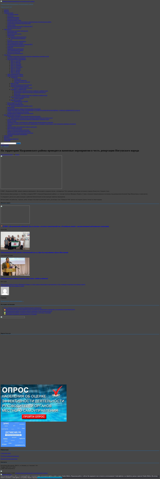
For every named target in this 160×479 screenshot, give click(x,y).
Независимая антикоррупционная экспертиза (20, 133)
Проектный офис (12, 32)
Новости (6, 11)
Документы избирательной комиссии (21, 85)
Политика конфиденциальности (16, 58)
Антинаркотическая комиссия (15, 46)
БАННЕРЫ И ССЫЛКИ (21, 101)
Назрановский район (13, 17)
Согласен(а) (40, 477)
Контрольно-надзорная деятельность (17, 31)
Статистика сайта (6, 453)
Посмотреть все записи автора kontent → (12, 301)
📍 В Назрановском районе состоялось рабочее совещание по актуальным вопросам (28, 311)
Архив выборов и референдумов (20, 97)
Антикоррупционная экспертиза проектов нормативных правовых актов (28, 56)
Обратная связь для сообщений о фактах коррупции (22, 127)
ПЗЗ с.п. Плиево (15, 73)
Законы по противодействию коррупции (18, 131)
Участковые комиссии (20, 80)
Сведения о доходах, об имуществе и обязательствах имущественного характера (30, 122)
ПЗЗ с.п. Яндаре (15, 71)
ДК (1, 146)
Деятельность (8, 29)
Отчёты (9, 125)
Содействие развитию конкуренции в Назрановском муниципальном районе (29, 22)
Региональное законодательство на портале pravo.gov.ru (30, 92)
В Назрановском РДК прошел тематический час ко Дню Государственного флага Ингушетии (34, 252)
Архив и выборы (19, 98)
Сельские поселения (13, 19)
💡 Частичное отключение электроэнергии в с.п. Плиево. (20, 314)
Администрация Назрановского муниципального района (17, 4)
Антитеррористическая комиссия (16, 37)
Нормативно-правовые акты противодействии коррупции (23, 116)
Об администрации (12, 14)
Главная (6, 10)
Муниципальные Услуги (14, 34)
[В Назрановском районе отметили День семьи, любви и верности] (15, 275)
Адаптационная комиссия (18, 38)
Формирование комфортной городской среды (20, 113)
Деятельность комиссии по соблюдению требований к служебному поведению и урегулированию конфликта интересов (41, 124)
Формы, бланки (11, 121)
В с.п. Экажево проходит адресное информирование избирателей (22, 308)
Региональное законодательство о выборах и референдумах (31, 91)
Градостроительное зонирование (16, 41)
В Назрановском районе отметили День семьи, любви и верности (24, 278)
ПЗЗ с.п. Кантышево (16, 67)
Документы (7, 55)
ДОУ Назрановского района (15, 43)
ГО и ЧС (9, 40)
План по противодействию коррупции (18, 130)
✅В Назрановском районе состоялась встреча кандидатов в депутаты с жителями (27, 312)
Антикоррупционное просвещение (17, 134)
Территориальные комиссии (22, 82)
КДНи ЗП (10, 47)
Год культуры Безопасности (15, 53)
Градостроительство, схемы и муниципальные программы (24, 109)
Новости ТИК (15, 83)
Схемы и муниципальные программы (18, 112)
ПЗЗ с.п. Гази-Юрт (16, 64)
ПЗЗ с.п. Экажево (16, 70)
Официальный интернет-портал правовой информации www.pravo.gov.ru (32, 118)
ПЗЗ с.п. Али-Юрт (16, 61)
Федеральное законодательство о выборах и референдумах (30, 95)
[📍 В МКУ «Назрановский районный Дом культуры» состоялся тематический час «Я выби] (15, 223)
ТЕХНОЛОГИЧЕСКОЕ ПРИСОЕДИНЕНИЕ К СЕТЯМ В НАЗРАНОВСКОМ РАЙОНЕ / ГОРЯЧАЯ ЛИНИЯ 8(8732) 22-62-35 (43, 110)
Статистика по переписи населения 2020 (19, 23)
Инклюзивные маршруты (11, 139)
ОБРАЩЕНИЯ (8, 136)
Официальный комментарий (15, 49)
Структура (10, 16)
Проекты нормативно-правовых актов (21, 106)
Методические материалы (14, 128)
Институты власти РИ (13, 52)
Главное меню (5, 145)
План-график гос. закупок (14, 103)
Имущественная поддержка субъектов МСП (19, 26)
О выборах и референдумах (18, 89)
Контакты (7, 137)
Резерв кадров (11, 25)
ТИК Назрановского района (15, 76)
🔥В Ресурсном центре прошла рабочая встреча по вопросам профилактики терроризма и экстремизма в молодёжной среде (39, 309)
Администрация (8, 13)
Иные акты (17, 94)
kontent (17, 154)
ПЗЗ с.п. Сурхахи (16, 68)
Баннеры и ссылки (16, 100)
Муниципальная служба (14, 20)
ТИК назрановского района (15, 74)
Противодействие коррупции (12, 115)
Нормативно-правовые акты (15, 104)
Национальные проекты (14, 28)
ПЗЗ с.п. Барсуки (15, 62)
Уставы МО (7, 140)
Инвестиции (10, 35)
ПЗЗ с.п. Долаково (16, 65)
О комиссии (14, 77)
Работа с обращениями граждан (20, 86)
